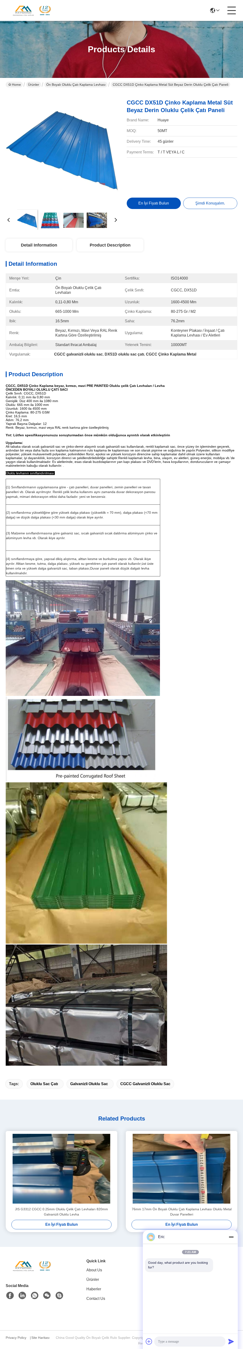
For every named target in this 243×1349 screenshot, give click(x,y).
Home (16, 84)
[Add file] (149, 1341)
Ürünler (33, 84)
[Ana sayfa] (32, 1272)
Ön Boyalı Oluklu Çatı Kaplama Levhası (76, 84)
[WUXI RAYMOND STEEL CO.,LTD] (32, 10)
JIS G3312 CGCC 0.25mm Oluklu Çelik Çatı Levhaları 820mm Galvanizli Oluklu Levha (61, 1211)
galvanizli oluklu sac (89, 1084)
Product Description (110, 245)
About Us (94, 1270)
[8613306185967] (34, 1295)
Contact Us (95, 1299)
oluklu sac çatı (44, 1084)
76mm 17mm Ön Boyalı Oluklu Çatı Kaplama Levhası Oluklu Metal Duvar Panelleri (182, 1211)
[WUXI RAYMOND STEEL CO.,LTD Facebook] (10, 1295)
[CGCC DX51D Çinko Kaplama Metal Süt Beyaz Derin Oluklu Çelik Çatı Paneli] (62, 149)
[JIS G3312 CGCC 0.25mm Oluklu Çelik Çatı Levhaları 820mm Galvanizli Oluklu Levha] (61, 1169)
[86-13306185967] (59, 1295)
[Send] (231, 1341)
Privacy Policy (16, 1338)
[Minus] (231, 1237)
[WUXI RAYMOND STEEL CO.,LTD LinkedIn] (22, 1295)
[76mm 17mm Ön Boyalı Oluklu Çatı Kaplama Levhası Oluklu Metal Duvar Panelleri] (181, 1169)
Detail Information (39, 245)
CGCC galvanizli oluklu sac (145, 1084)
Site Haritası (40, 1338)
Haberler (93, 1289)
